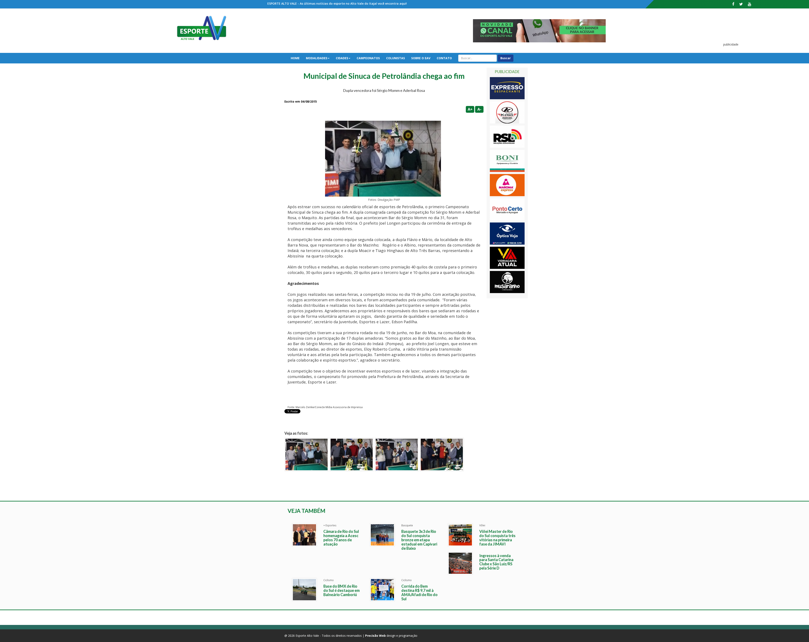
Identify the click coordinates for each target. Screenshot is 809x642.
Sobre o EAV (420, 58)
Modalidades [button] (316, 58)
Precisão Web (375, 636)
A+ (470, 109)
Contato (444, 58)
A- (479, 109)
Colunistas (395, 58)
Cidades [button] (342, 58)
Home (295, 58)
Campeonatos (368, 58)
